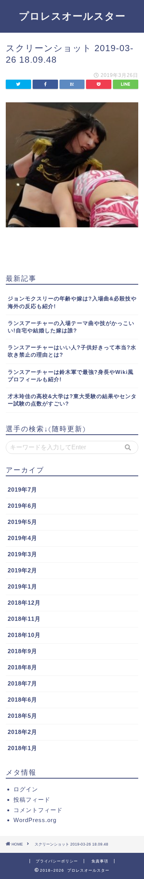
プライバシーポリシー (57, 861)
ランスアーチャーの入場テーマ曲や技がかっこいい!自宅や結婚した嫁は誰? (71, 327)
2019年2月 (22, 570)
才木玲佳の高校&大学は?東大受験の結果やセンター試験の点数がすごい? (72, 400)
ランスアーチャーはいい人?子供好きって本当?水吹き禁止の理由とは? (72, 351)
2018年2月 (22, 732)
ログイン (25, 789)
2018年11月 (24, 618)
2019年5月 (22, 522)
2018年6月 (22, 699)
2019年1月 (22, 586)
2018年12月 (24, 602)
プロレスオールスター (72, 16)
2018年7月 (22, 683)
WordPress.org (34, 820)
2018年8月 (22, 667)
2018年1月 (22, 748)
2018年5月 (22, 715)
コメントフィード (38, 810)
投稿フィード (31, 799)
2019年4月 (22, 538)
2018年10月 (24, 635)
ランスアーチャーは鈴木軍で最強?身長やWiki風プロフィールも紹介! (71, 375)
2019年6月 (22, 505)
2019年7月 (22, 489)
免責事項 (99, 861)
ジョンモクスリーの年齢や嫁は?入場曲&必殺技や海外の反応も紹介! (72, 302)
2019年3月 (22, 554)
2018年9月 (22, 651)
